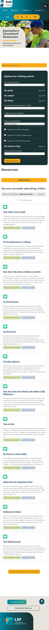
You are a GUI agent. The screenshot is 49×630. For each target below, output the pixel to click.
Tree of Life (8, 424)
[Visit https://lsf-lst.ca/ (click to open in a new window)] (15, 621)
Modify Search (24, 180)
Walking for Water (12, 512)
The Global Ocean (12, 541)
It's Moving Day (11, 302)
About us (15, 10)
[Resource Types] (24, 207)
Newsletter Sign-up (23, 608)
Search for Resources (11, 65)
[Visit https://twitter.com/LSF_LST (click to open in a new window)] (26, 17)
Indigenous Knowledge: (14, 113)
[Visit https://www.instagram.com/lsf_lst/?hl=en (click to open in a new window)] (22, 17)
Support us (26, 10)
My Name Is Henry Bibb (15, 454)
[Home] (6, 3)
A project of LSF (17, 602)
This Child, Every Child (14, 212)
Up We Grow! (9, 331)
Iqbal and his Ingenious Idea (17, 482)
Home (5, 10)
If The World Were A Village (17, 242)
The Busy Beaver (11, 361)
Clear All (40, 194)
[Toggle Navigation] (45, 6)
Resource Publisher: (12, 121)
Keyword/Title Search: (13, 151)
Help (7, 17)
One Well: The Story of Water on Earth (22, 272)
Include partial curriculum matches (24, 572)
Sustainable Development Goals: (17, 105)
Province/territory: (12, 82)
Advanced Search (12, 161)
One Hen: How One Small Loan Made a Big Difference (24, 392)
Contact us (39, 10)
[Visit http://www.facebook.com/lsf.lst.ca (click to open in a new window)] (17, 17)
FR (35, 17)
